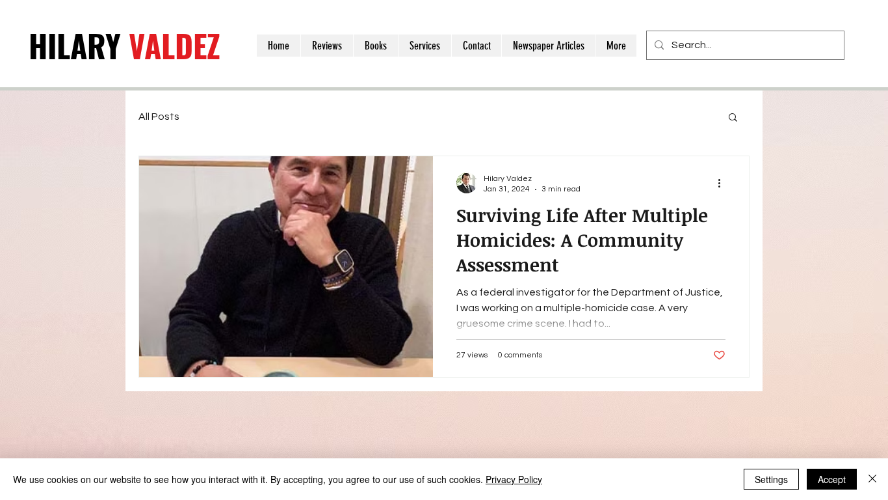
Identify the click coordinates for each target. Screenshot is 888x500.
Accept (832, 479)
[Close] (872, 479)
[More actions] (723, 183)
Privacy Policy (514, 479)
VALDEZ (124, 45)
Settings (771, 479)
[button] (733, 118)
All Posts (158, 116)
